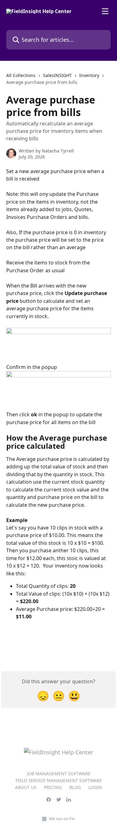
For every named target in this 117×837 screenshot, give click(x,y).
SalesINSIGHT (57, 75)
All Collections (21, 75)
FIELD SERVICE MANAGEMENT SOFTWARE (59, 780)
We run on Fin (62, 818)
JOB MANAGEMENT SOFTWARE (58, 774)
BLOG (75, 787)
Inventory (89, 75)
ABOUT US (26, 787)
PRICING (53, 787)
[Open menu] (105, 11)
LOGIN (95, 787)
